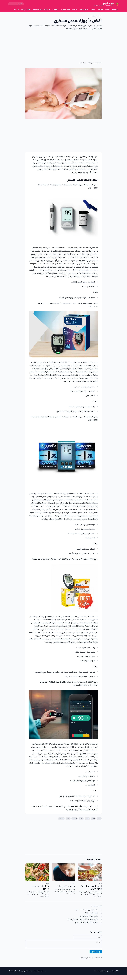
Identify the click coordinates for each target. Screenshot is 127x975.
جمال (93, 9)
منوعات (55, 9)
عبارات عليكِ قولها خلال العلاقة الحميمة (86, 910)
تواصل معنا (36, 971)
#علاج (93, 818)
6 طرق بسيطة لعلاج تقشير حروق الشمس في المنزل (83, 919)
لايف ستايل (65, 9)
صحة (107, 9)
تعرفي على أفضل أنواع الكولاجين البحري (86, 922)
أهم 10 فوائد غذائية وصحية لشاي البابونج (73, 806)
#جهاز (68, 818)
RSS (19, 971)
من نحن (16, 9)
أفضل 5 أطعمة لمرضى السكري (40, 887)
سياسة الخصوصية (27, 971)
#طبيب (81, 818)
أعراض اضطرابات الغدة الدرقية (89, 916)
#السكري (74, 818)
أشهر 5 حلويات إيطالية (91, 913)
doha (100, 63)
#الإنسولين (61, 818)
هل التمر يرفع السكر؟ (50, 806)
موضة (74, 9)
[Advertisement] (63, 46)
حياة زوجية (84, 9)
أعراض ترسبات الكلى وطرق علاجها (79, 809)
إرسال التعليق (96, 951)
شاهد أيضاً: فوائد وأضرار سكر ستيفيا (84, 172)
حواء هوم (99, 16)
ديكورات (47, 9)
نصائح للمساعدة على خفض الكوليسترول (91, 887)
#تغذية (87, 818)
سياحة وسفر (37, 9)
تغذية (100, 9)
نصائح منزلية (25, 9)
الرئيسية (115, 9)
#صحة (99, 818)
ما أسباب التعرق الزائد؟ (65, 886)
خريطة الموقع (12, 971)
